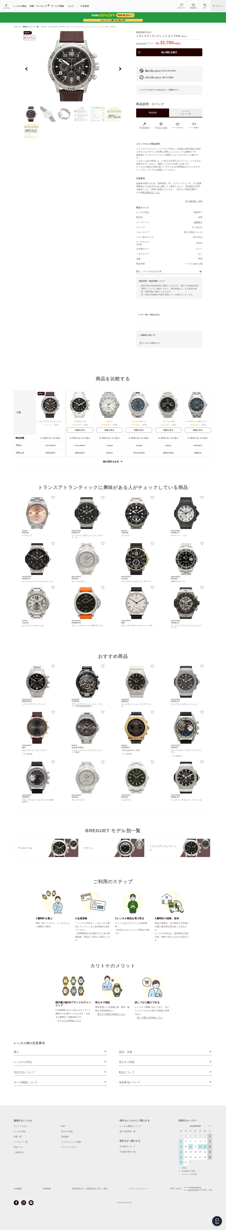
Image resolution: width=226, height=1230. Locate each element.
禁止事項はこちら (151, 192)
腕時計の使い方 (148, 335)
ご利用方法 (19, 1152)
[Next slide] (120, 69)
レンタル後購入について (130, 1126)
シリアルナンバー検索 (71, 1142)
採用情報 (47, 1188)
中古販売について (128, 1146)
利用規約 (65, 1137)
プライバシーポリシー (139, 1188)
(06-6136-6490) (160, 71)
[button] (31, 114)
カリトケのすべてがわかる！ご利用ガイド (160, 90)
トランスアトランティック (58, 27)
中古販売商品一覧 (128, 1152)
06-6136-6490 (193, 1190)
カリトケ (17, 27)
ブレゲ (43, 27)
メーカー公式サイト (151, 343)
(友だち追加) (159, 77)
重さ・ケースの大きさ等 (149, 271)
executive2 (141, 43)
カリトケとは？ (21, 1126)
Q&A (63, 1126)
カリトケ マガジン (69, 1147)
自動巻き (198, 222)
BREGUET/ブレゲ (143, 32)
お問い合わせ (175, 1188)
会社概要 (18, 1188)
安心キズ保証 (67, 1131)
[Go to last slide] (26, 69)
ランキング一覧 (21, 1142)
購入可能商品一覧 (128, 1131)
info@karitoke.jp (194, 1187)
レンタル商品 (20, 1131)
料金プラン (19, 1147)
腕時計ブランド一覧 (31, 27)
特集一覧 (18, 1136)
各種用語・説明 (195, 201)
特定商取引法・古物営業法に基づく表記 (90, 1188)
